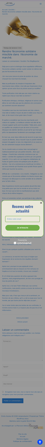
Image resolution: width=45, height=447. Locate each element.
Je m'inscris (22, 228)
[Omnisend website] (22, 242)
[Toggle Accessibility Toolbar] (40, 442)
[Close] (41, 202)
